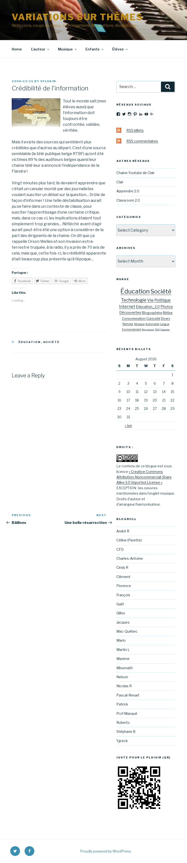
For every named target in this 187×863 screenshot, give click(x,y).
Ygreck (122, 741)
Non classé (148, 329)
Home (17, 49)
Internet (127, 306)
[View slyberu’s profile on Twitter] (124, 114)
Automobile (152, 324)
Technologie (133, 300)
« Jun (128, 425)
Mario (121, 640)
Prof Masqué (126, 713)
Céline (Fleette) (129, 540)
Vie (150, 300)
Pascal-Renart (128, 695)
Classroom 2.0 (128, 200)
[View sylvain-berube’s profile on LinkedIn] (141, 114)
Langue (164, 324)
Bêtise (168, 312)
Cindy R (122, 567)
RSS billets (135, 130)
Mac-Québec (127, 631)
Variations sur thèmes (77, 17)
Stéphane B (125, 731)
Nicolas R (124, 686)
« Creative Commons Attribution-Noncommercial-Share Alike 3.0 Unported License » (144, 477)
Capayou (165, 329)
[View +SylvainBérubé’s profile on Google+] (152, 114)
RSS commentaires (142, 141)
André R (122, 531)
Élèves (118, 49)
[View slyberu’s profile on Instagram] (129, 114)
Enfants (92, 49)
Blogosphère (152, 312)
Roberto (123, 722)
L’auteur (38, 49)
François (123, 595)
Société (51, 342)
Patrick (122, 704)
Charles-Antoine (129, 558)
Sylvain (48, 81)
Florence (123, 586)
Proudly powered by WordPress (105, 851)
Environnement (131, 329)
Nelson (122, 677)
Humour (127, 324)
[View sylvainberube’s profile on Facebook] (118, 114)
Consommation (134, 318)
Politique (162, 300)
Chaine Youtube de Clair (135, 173)
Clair (119, 182)
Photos (166, 306)
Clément (123, 577)
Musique (65, 49)
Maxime (123, 659)
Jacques (123, 622)
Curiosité (153, 318)
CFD (120, 549)
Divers (165, 318)
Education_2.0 (148, 306)
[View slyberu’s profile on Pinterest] (135, 114)
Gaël (120, 604)
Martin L (123, 649)
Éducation (30, 342)
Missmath (124, 668)
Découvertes (130, 312)
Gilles (120, 613)
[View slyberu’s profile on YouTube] (146, 114)
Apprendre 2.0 (127, 191)
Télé (157, 329)
